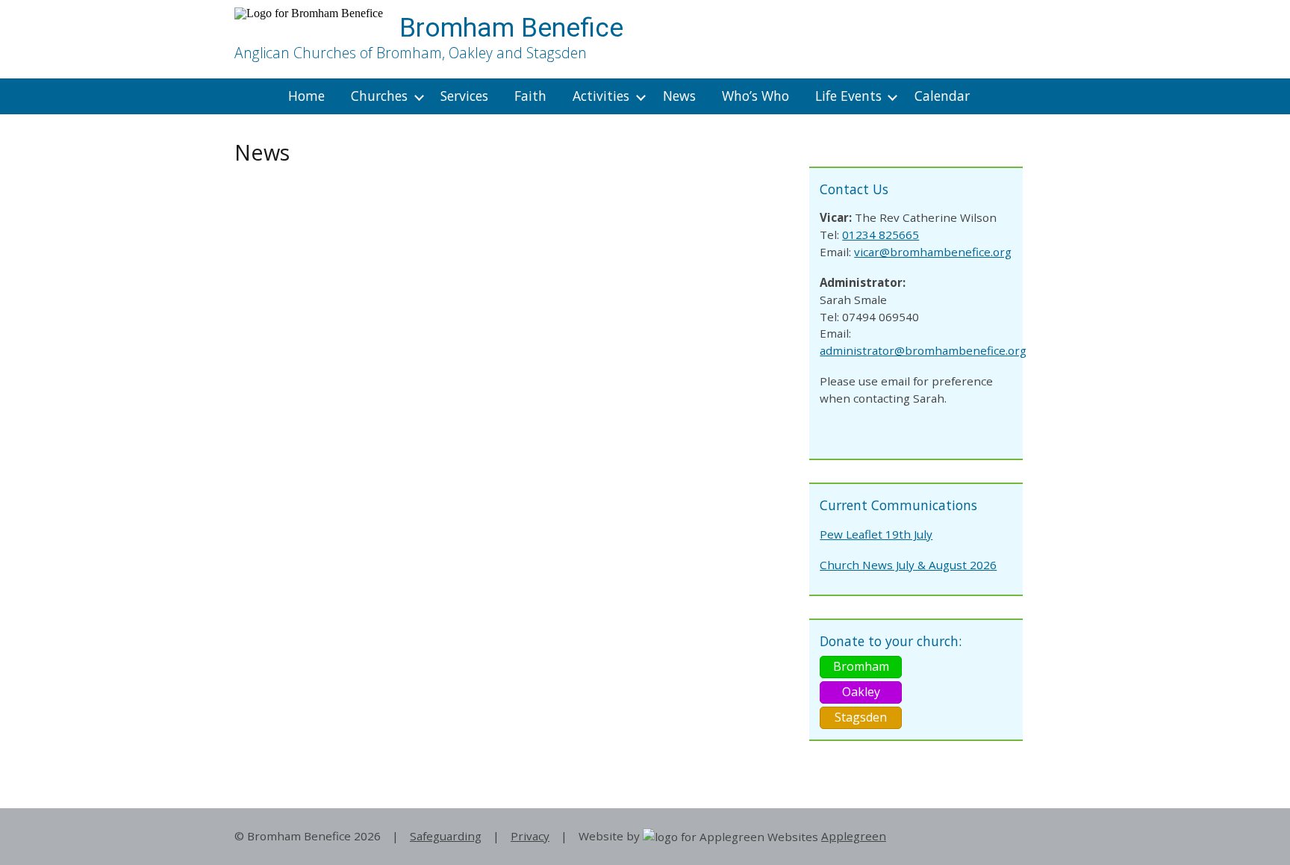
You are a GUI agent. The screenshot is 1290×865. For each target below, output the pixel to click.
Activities (601, 96)
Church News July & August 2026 (908, 564)
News (679, 96)
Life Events (848, 96)
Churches (379, 96)
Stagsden (861, 717)
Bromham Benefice (511, 27)
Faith (530, 96)
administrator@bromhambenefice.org (923, 350)
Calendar (942, 96)
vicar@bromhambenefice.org (933, 251)
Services (464, 96)
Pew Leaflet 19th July (876, 534)
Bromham (861, 666)
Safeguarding (446, 835)
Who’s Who (755, 96)
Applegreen (853, 835)
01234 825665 (880, 234)
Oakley (861, 691)
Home (306, 96)
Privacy (530, 835)
